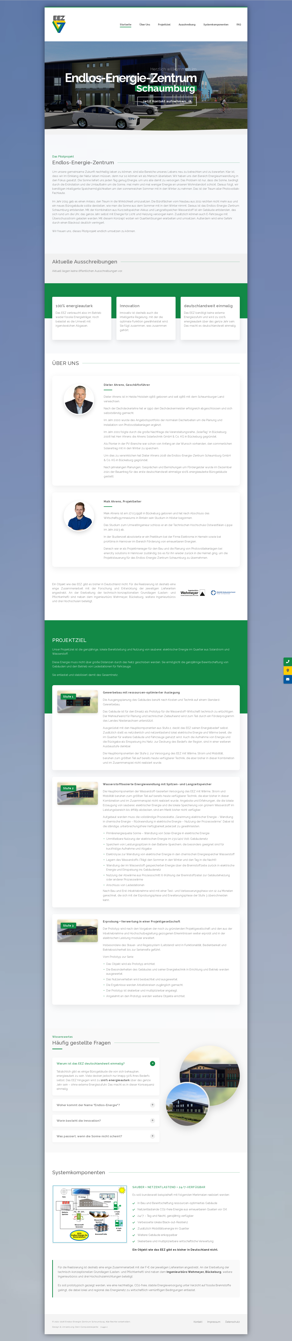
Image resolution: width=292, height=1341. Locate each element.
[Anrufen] (288, 662)
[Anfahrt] (288, 670)
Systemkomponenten (215, 24)
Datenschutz (232, 1321)
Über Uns (144, 24)
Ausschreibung (187, 24)
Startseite (125, 24)
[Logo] (59, 24)
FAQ (239, 24)
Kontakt (198, 1321)
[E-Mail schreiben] (288, 679)
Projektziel (164, 24)
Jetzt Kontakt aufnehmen (165, 101)
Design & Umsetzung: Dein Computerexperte (75, 1327)
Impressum (214, 1321)
